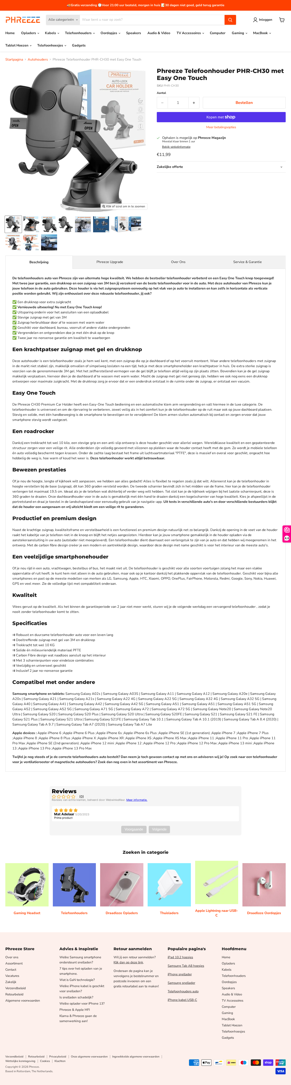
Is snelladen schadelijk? (76, 997)
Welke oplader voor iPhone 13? (82, 1003)
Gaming (238, 33)
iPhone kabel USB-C (182, 1000)
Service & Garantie (247, 262)
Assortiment (14, 963)
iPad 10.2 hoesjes (180, 957)
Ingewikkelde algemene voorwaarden (135, 1057)
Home (10, 33)
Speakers (133, 33)
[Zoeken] (230, 20)
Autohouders (38, 59)
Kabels (51, 33)
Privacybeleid (57, 1057)
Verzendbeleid (15, 988)
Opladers (29, 33)
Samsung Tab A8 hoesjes (186, 966)
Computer (217, 33)
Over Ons (178, 262)
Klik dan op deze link (128, 962)
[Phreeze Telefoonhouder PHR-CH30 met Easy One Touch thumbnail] (13, 224)
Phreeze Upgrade (110, 262)
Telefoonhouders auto (183, 991)
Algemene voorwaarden (22, 1000)
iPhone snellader (180, 974)
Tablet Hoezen (17, 45)
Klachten (60, 1061)
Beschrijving (39, 262)
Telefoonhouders (78, 33)
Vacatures (12, 976)
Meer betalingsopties (221, 127)
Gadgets (79, 45)
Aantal (161, 93)
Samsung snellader (181, 983)
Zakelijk (10, 982)
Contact (10, 969)
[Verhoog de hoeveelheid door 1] (194, 103)
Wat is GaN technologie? (77, 980)
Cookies (45, 1061)
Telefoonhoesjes (50, 45)
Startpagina (14, 59)
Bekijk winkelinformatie (176, 146)
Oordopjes (109, 33)
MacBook (261, 33)
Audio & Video (158, 33)
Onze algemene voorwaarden (89, 1057)
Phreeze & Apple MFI (74, 1010)
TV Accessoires (189, 33)
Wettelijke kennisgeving (20, 1061)
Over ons (11, 957)
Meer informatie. (136, 799)
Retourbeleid (14, 994)
